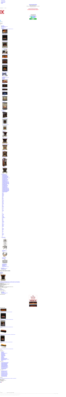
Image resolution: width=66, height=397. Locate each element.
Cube (2, 204)
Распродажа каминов (3, 0)
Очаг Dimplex (3, 25)
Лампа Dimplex (3, 265)
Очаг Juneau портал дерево (4, 175)
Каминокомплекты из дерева (4, 174)
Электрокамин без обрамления (5, 191)
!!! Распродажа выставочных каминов (32, 9)
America (3, 195)
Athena (2, 196)
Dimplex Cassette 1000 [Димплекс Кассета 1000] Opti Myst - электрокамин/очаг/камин (7, 334)
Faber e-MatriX (3, 78)
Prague (2, 225)
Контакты (2, 3)
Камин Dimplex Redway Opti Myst (4, 366)
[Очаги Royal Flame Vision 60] (33, 301)
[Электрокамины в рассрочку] (33, 19)
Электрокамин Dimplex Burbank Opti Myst (4, 367)
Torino (2, 231)
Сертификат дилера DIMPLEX (17, 392)
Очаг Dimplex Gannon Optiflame (4, 375)
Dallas (2, 205)
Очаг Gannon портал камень (4, 186)
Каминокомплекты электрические (5, 26)
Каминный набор (3, 237)
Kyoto (2, 213)
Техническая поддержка (3, 355)
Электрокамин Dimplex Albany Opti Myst (4, 362)
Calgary (3, 200)
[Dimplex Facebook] (0, 382)
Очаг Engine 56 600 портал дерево (5, 176)
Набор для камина (3, 250)
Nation (2, 220)
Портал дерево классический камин (5, 124)
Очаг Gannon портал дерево (4, 178)
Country (3, 203)
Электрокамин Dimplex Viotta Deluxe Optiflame (4, 374)
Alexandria (3, 194)
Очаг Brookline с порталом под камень (5, 189)
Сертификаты (2, 356)
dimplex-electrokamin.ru (4, 392)
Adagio (2, 193)
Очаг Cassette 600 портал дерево (5, 177)
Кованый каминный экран (4, 264)
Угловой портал (3, 150)
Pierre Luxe (3, 224)
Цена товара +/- (1, 272)
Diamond (3, 206)
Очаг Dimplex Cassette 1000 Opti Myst (4, 365)
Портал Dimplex (2, 110)
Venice (2, 234)
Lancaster (3, 214)
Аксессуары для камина (4, 293)
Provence (3, 226)
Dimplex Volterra (3, 95)
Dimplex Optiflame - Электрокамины (5, 54)
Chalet (2, 201)
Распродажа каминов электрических (5, 266)
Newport (3, 221)
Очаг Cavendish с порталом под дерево (5, 183)
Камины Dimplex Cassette (3, 359)
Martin (2, 219)
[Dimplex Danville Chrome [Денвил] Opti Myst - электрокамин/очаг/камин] (3, 326)
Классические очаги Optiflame (5, 64)
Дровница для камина (4, 257)
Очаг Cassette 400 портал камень (5, 185)
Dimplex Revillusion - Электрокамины (5, 77)
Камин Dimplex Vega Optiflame (4, 371)
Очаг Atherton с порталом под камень (5, 188)
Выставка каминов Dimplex (33, 4)
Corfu (2, 202)
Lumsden (3, 216)
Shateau (3, 228)
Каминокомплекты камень (4, 184)
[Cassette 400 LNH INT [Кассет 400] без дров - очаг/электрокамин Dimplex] (3, 348)
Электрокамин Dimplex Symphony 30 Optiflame (4, 372)
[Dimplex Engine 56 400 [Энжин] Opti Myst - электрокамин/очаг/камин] (2, 341)
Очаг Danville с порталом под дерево (5, 182)
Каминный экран (3, 258)
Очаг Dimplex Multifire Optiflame (4, 376)
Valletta (2, 233)
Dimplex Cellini (3, 101)
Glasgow (3, 210)
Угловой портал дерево (4, 157)
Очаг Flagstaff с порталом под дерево (5, 181)
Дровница (3, 251)
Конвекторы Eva (2, 357)
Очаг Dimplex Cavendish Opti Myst (4, 364)
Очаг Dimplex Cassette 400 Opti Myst (4, 363)
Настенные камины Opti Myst (4, 48)
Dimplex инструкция (3, 2)
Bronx (2, 199)
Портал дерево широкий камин (5, 118)
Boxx (2, 198)
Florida (2, 208)
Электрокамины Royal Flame (3, 368)
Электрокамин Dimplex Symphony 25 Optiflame (4, 373)
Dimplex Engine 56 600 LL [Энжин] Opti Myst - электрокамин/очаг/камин (6, 319)
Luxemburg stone (3, 217)
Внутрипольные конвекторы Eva (4, 358)
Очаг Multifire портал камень (4, 187)
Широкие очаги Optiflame (4, 58)
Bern (2, 197)
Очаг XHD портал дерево (4, 180)
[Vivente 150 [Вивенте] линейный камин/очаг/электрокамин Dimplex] (3, 311)
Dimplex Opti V (3, 83)
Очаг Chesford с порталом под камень (5, 190)
